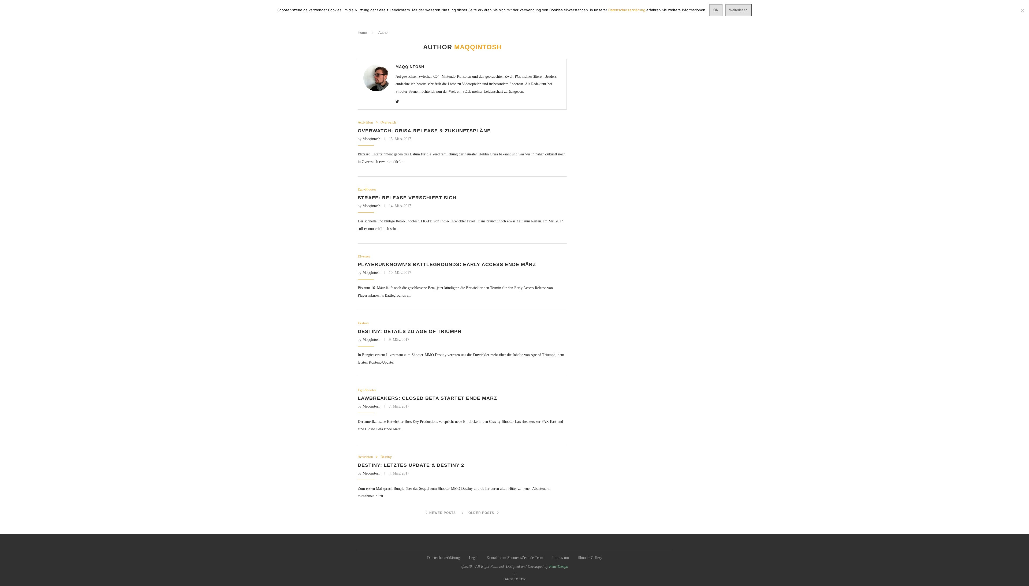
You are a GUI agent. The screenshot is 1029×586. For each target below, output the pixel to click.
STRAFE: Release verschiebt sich (407, 197)
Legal (473, 558)
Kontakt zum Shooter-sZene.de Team (515, 558)
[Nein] (1022, 10)
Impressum (560, 558)
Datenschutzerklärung (443, 558)
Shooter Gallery (590, 558)
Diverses (364, 256)
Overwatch (388, 122)
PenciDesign (558, 567)
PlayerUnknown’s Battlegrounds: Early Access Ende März (447, 264)
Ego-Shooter (367, 189)
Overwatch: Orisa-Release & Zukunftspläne (424, 130)
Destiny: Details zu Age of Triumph (409, 331)
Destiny (363, 323)
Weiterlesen (738, 10)
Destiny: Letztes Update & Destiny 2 (411, 465)
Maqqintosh (410, 67)
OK (715, 10)
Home (362, 33)
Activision (365, 122)
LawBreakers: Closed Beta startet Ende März (427, 398)
